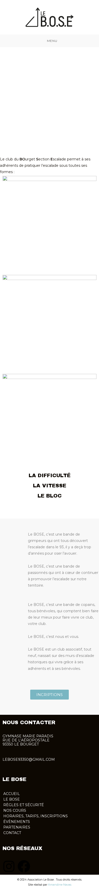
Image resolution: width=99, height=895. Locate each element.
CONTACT (12, 833)
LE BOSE (11, 799)
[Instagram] (9, 866)
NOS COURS (14, 810)
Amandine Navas (59, 884)
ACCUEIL (11, 793)
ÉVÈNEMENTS (16, 821)
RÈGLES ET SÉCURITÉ (23, 805)
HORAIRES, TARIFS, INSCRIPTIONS (35, 816)
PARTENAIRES (16, 827)
